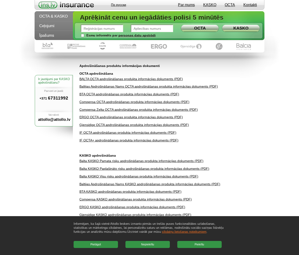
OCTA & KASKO (53, 16)
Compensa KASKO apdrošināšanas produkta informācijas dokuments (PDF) (135, 199)
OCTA (230, 5)
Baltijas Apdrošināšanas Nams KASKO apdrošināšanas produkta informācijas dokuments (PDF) (149, 184)
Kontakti (250, 5)
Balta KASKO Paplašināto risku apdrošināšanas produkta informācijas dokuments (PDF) (144, 168)
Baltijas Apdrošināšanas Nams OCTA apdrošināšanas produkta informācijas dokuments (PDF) (148, 86)
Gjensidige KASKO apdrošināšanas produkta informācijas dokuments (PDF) (135, 215)
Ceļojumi (46, 26)
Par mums (186, 5)
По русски (118, 5)
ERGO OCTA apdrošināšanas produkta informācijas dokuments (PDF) (131, 117)
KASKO (209, 5)
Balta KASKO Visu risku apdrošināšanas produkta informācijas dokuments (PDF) (138, 176)
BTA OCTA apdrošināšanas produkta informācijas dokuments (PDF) (129, 94)
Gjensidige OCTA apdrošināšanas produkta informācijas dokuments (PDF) (134, 125)
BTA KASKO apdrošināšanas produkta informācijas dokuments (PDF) (130, 191)
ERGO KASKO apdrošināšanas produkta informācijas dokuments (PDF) (132, 207)
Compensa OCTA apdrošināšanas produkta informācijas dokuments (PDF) (134, 102)
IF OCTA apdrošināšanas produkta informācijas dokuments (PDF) (127, 132)
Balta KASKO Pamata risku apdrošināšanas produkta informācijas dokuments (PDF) (141, 161)
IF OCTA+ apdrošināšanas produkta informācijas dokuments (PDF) (128, 140)
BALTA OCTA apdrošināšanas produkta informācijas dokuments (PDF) (131, 79)
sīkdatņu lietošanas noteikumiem (184, 231)
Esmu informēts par (101, 35)
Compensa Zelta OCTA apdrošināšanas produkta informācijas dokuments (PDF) (138, 109)
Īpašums (46, 35)
